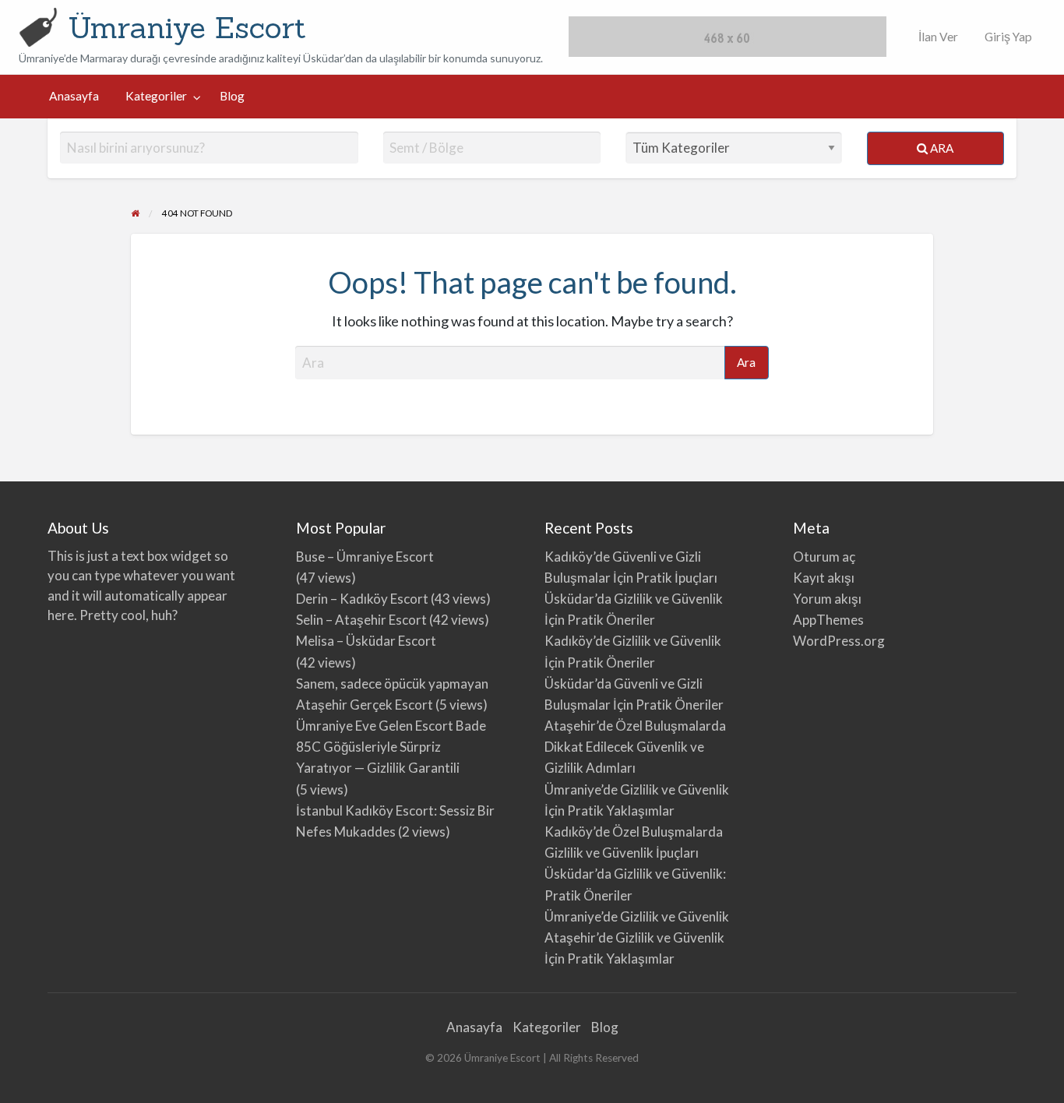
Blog (232, 96)
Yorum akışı (827, 598)
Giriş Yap (1008, 37)
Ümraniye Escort (187, 27)
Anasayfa (74, 96)
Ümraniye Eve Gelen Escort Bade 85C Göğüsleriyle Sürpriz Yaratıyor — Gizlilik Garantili (391, 746)
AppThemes (828, 619)
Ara (940, 148)
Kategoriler (156, 96)
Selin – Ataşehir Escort (361, 619)
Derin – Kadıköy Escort (362, 598)
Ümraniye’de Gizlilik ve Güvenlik (636, 916)
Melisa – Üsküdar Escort (366, 641)
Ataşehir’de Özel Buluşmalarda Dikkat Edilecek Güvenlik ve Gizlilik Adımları (635, 746)
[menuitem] (935, 37)
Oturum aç (824, 556)
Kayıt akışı (823, 577)
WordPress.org (839, 641)
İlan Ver (937, 37)
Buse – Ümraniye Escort (365, 556)
